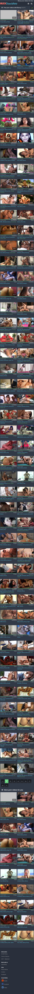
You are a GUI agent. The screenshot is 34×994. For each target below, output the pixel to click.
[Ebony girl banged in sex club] (8, 722)
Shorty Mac (13, 221)
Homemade (28, 129)
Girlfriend (9, 52)
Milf (26, 268)
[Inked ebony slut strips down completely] (25, 214)
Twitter (5, 987)
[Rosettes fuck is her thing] (25, 522)
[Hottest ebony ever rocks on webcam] (8, 107)
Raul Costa (27, 561)
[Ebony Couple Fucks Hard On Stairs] (8, 629)
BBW (1, 298)
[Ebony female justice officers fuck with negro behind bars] (8, 476)
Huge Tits (9, 298)
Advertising (4, 964)
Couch (6, 344)
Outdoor (19, 192)
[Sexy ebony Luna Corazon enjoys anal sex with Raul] (25, 553)
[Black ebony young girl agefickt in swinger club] (8, 153)
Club (6, 160)
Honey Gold (3, 500)
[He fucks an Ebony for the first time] (25, 583)
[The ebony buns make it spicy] (8, 399)
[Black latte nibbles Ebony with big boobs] (8, 752)
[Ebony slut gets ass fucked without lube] (25, 445)
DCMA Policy (4, 954)
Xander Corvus (28, 54)
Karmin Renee (23, 423)
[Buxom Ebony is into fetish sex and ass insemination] (25, 429)
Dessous (24, 344)
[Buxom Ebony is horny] (8, 614)
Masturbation (25, 130)
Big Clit (2, 652)
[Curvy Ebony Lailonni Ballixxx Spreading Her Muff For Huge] (8, 553)
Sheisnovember (21, 453)
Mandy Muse (25, 530)
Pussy (27, 237)
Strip (24, 221)
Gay (25, 145)
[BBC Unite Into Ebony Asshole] (8, 230)
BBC (1, 37)
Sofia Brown (26, 23)
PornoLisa (31, 174)
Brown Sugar (10, 483)
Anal (18, 37)
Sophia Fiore (7, 330)
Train (32, 268)
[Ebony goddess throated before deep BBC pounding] (8, 491)
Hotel (5, 98)
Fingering (6, 114)
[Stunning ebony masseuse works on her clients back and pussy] (25, 368)
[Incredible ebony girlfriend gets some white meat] (8, 45)
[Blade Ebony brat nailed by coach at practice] (25, 260)
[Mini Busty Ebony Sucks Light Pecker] (8, 691)
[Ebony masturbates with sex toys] (8, 737)
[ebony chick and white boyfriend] (8, 368)
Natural (28, 544)
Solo (26, 698)
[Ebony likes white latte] (8, 260)
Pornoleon (14, 36)
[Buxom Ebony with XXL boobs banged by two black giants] (25, 629)
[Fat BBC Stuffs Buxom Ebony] (8, 214)
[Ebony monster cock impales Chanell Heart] (8, 599)
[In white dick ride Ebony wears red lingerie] (25, 337)
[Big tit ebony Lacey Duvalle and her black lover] (25, 76)
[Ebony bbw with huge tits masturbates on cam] (8, 291)
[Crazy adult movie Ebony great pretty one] (8, 14)
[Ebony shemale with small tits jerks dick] (8, 353)
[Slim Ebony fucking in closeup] (25, 768)
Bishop (2, 484)
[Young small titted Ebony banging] (8, 91)
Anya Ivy (22, 54)
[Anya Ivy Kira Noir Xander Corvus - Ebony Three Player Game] (25, 45)
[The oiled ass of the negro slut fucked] (8, 460)
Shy (25, 114)
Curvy (23, 68)
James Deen (26, 361)
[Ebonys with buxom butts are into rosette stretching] (25, 30)
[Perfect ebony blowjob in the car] (25, 676)
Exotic (8, 283)
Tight (28, 621)
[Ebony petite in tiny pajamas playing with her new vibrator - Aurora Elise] (25, 122)
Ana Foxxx (22, 776)
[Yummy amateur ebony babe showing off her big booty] (8, 60)
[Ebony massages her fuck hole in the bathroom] (8, 245)
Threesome (20, 361)
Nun (30, 37)
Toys (24, 483)
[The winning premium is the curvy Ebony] (25, 60)
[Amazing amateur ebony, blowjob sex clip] (25, 399)
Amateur (19, 22)
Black (18, 52)
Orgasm (11, 744)
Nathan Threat (3, 84)
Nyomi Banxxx (28, 498)
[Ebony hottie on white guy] (8, 506)
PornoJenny (31, 36)
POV (14, 268)
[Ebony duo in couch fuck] (8, 337)
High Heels (29, 437)
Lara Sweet (23, 175)
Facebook (6, 984)
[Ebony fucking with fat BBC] (8, 30)
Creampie (19, 544)
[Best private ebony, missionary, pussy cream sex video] (8, 568)
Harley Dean (24, 377)
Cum (18, 145)
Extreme (11, 606)
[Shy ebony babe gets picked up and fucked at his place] (25, 107)
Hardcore (6, 406)
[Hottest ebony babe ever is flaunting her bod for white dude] (25, 291)
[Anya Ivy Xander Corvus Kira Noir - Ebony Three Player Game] (8, 583)
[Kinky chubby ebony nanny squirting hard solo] (25, 691)
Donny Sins (9, 500)
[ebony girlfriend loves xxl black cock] (8, 383)
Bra (18, 283)
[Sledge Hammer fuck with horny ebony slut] (8, 183)
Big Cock (21, 360)
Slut (22, 221)
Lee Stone (2, 207)
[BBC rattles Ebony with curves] (25, 599)
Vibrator (25, 283)
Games (25, 52)
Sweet (5, 314)
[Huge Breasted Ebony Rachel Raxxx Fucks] (25, 383)
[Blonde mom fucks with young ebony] (8, 706)
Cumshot (25, 514)
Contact (3, 972)
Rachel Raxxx (30, 391)
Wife (22, 23)
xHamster (31, 20)
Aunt (18, 298)
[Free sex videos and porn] (8, 3)
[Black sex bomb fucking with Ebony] (25, 245)
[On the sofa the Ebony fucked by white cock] (25, 414)
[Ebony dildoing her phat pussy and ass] (25, 722)
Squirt (29, 698)
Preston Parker (10, 177)
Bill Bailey (19, 530)
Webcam (11, 114)
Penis (28, 268)
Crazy (1, 22)
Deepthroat (3, 175)
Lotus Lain (2, 269)
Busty (21, 160)
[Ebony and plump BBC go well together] (25, 568)
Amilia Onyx (30, 377)
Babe (6, 68)
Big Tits (2, 591)
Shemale (6, 360)
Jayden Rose (24, 100)
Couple (5, 637)
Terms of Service (5, 956)
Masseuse (28, 375)
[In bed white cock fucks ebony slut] (25, 91)
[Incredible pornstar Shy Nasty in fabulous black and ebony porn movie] (8, 445)
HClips (15, 66)
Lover (25, 83)
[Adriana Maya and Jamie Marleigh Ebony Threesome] (25, 752)
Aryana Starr (20, 500)
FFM (27, 37)
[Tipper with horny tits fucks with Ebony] (25, 737)
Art (1, 83)
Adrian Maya (26, 761)
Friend (5, 52)
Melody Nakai (8, 469)
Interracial (30, 68)
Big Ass (23, 22)
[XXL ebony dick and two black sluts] (25, 491)
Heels (25, 437)
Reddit (5, 981)
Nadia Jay (2, 407)
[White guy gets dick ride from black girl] (8, 768)
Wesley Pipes (23, 38)
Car (22, 683)
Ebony (5, 22)
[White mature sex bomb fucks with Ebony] (25, 506)
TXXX (15, 20)
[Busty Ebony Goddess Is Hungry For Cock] (25, 153)
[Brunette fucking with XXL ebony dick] (25, 660)
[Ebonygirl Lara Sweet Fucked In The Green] (8, 306)
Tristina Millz (12, 252)
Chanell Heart (3, 607)
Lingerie (19, 130)
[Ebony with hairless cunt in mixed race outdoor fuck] (25, 183)
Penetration (12, 237)
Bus (21, 37)
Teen (18, 54)
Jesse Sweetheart (11, 98)
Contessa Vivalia (27, 715)
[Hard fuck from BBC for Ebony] (8, 76)
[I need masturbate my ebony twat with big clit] (8, 645)
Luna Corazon (20, 561)
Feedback (3, 974)
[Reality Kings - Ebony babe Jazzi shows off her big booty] (8, 676)
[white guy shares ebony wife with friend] (8, 660)
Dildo (21, 729)
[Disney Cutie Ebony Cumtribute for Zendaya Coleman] (25, 137)
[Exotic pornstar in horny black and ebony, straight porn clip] (8, 276)
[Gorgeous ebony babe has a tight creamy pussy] (25, 614)
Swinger (13, 160)
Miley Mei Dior (26, 330)
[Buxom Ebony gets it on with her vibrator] (25, 276)
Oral (9, 191)
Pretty (8, 22)
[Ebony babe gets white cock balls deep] (8, 537)
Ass (18, 191)
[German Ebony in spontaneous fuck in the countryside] (25, 199)
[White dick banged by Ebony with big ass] (8, 122)
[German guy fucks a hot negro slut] (25, 645)
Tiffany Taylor (3, 177)
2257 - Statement (5, 959)
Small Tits (11, 360)
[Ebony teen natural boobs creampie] (25, 537)
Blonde (6, 714)
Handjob (26, 529)
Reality (29, 52)
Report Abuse (4, 969)
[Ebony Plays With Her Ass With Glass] (8, 429)
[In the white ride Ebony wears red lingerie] (8, 414)
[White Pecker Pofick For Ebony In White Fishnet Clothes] (8, 137)
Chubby (19, 698)
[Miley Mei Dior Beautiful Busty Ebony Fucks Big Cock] (25, 322)
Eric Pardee (31, 100)
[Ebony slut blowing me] (8, 522)
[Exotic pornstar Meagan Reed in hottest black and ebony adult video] (25, 460)
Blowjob (5, 37)
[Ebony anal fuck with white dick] (8, 199)
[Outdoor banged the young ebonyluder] (25, 168)
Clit (5, 652)
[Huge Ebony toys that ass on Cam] (25, 476)
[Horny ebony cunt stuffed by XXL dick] (8, 168)
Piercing (27, 252)
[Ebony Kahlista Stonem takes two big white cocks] (25, 353)
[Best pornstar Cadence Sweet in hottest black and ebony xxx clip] (25, 306)
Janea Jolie (3, 238)
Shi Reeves (11, 83)
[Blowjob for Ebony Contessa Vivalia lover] (25, 706)
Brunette (19, 329)
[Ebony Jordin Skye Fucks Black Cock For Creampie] (25, 230)
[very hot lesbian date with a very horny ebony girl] (25, 14)
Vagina (19, 100)
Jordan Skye (22, 238)
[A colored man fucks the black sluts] (8, 322)
